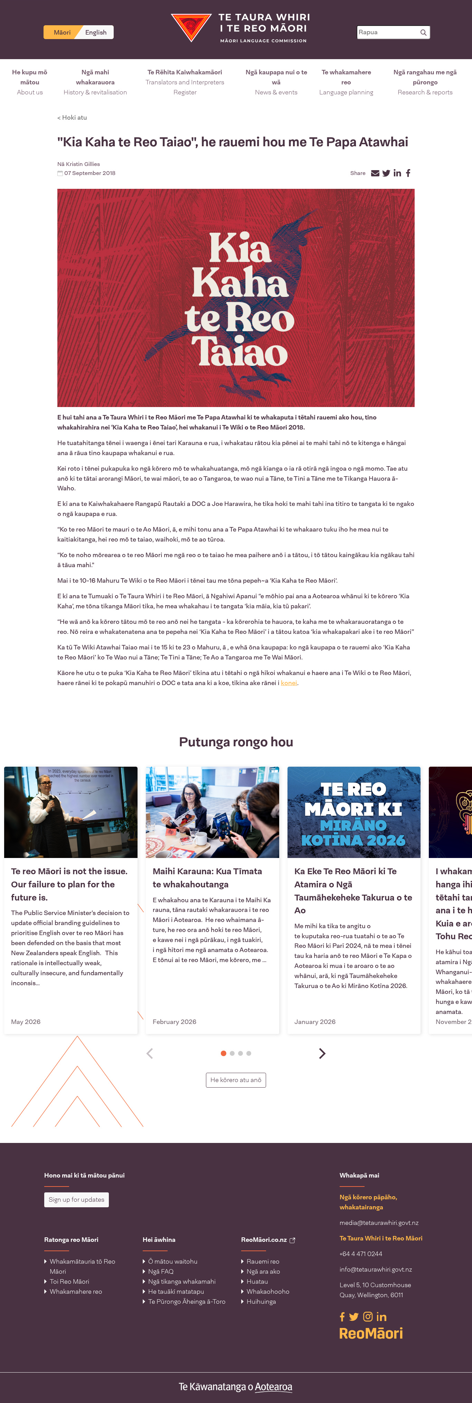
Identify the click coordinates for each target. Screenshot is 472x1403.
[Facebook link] (343, 1316)
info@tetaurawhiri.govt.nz (376, 1269)
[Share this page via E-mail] (375, 173)
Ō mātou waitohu (173, 1261)
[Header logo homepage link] (235, 28)
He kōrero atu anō (238, 1080)
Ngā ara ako (263, 1271)
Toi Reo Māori (69, 1281)
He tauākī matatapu (176, 1291)
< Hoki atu (72, 117)
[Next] (321, 1053)
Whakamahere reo (76, 1291)
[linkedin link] (381, 1316)
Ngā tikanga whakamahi (182, 1281)
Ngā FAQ (160, 1271)
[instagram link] (368, 1316)
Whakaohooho (268, 1291)
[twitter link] (354, 1316)
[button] (30, 82)
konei (289, 683)
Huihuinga (261, 1302)
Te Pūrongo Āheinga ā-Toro (187, 1302)
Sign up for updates (76, 1200)
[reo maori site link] (384, 1333)
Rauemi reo (263, 1261)
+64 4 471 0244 (361, 1254)
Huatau (257, 1281)
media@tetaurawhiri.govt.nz (379, 1223)
